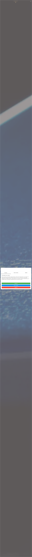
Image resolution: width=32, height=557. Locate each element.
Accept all (16, 283)
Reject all (16, 287)
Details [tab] (26, 272)
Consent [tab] (5, 272)
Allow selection (16, 285)
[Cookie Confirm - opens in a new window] (27, 270)
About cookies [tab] (16, 272)
